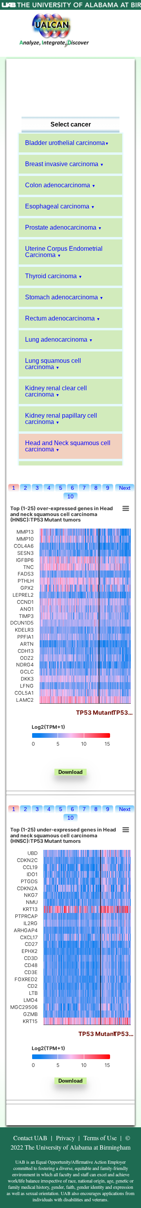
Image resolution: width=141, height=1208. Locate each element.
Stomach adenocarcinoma (61, 297)
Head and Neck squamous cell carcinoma (67, 446)
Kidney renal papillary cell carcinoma (61, 418)
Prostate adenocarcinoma (60, 227)
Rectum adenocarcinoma (60, 318)
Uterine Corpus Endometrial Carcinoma (64, 251)
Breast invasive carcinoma (61, 164)
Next (125, 488)
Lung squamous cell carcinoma (53, 363)
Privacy (65, 1138)
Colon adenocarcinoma (57, 185)
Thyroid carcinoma (51, 276)
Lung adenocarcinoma (56, 339)
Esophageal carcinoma (57, 206)
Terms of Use (100, 1138)
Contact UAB (30, 1138)
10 (70, 496)
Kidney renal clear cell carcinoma (56, 391)
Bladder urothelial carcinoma (65, 142)
